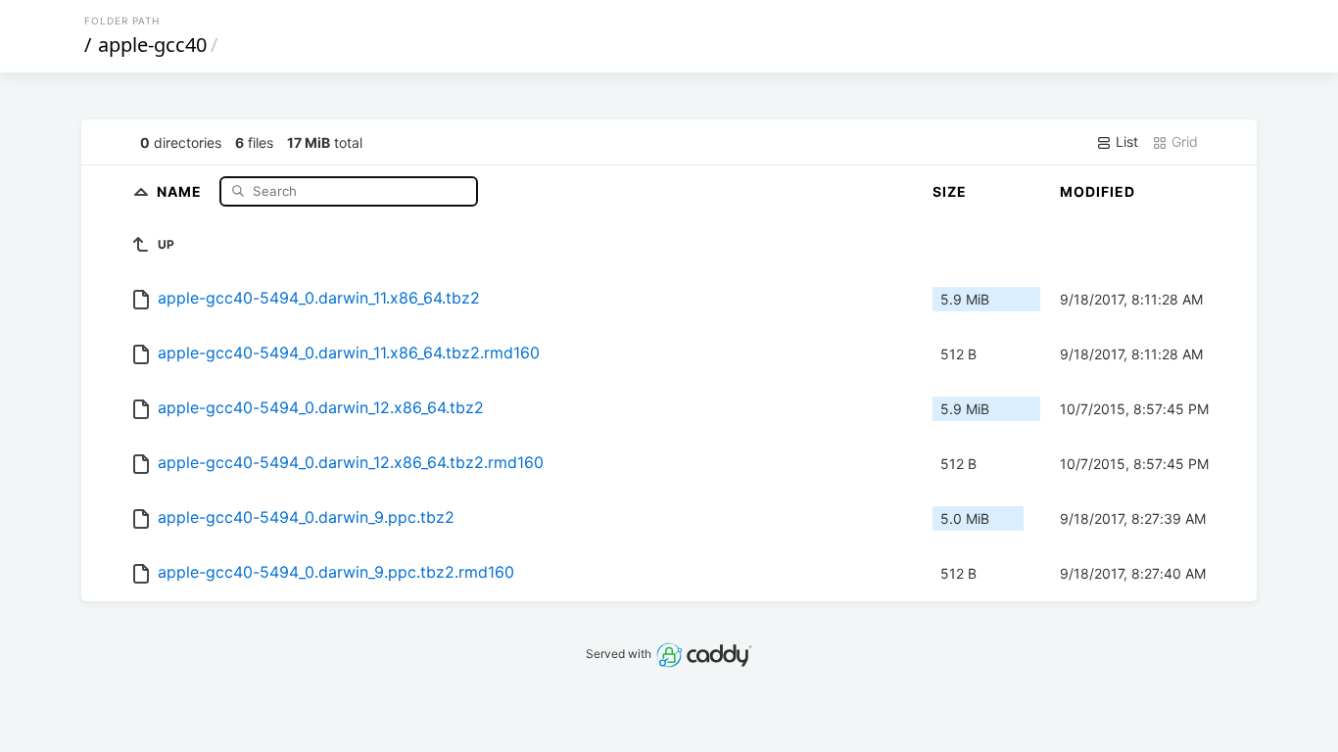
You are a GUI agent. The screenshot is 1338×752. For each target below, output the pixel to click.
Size (949, 191)
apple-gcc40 (152, 44)
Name (181, 190)
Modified (1097, 191)
